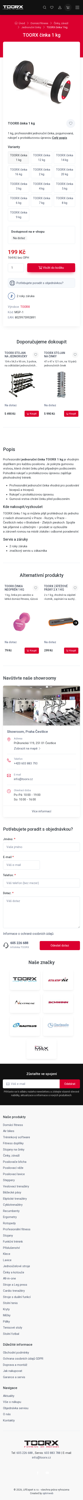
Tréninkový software (16, 1137)
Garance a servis (14, 1377)
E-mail (8, 857)
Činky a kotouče (13, 1272)
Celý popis (59, 138)
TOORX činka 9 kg (18, 215)
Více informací (41, 811)
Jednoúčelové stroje (16, 1266)
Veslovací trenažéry (16, 1186)
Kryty (6, 1309)
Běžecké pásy (12, 1192)
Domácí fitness (39, 23)
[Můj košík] (68, 7)
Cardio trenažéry (14, 1291)
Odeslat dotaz (60, 945)
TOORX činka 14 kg (64, 157)
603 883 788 (52, 1453)
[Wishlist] (51, 7)
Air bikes (8, 1131)
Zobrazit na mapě (25, 748)
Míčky (6, 1315)
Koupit (33, 413)
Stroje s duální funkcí (17, 1297)
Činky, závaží (61, 23)
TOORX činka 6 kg (18, 200)
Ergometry (10, 1217)
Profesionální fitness (16, 1229)
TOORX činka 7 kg (41, 200)
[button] (75, 622)
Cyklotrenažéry (13, 1205)
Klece (6, 1254)
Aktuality (8, 1396)
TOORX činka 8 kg (64, 200)
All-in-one (9, 1278)
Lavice (7, 1260)
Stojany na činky (13, 1149)
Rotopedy (9, 1223)
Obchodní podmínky (16, 1352)
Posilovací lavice (14, 1174)
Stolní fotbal (11, 1334)
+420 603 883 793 (25, 763)
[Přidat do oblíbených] (70, 123)
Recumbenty (11, 1211)
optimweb (48, 1493)
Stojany (8, 1235)
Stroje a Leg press (15, 1284)
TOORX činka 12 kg (41, 157)
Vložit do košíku (53, 268)
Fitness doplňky (13, 1143)
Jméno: (9, 839)
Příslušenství (11, 1248)
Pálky (6, 1321)
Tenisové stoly (12, 1327)
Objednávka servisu (15, 1408)
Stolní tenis (10, 1303)
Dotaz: (8, 893)
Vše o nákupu (12, 1402)
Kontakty (9, 1420)
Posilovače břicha (14, 1162)
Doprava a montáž (15, 1365)
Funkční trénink (13, 1241)
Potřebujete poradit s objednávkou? (40, 283)
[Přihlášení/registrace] (59, 7)
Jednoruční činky (31, 27)
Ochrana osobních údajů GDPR (23, 1358)
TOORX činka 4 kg (41, 186)
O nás (7, 1414)
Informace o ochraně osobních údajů (28, 934)
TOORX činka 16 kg (18, 172)
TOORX (25, 307)
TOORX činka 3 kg (18, 186)
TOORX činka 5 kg (64, 186)
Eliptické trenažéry (15, 1198)
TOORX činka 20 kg (64, 172)
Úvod (22, 23)
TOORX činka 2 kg (41, 172)
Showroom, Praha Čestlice (27, 732)
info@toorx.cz (23, 779)
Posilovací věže (13, 1168)
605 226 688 (19, 943)
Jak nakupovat (12, 1371)
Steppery (9, 1180)
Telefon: (9, 875)
